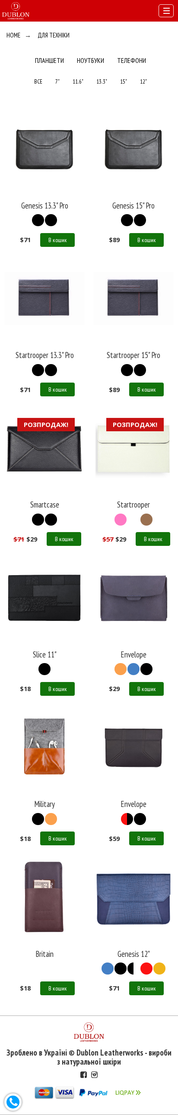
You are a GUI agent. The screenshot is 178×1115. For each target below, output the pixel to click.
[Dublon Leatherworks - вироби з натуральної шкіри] (15, 10)
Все (38, 81)
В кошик (57, 240)
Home (13, 35)
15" (123, 81)
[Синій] (133, 669)
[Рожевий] (120, 520)
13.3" (101, 81)
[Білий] (133, 520)
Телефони (131, 60)
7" (57, 81)
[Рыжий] (120, 669)
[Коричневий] (146, 520)
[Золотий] (159, 968)
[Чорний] (38, 220)
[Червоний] (127, 819)
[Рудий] (51, 819)
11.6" (78, 81)
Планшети (49, 60)
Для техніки (54, 35)
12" (143, 81)
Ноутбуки (90, 60)
